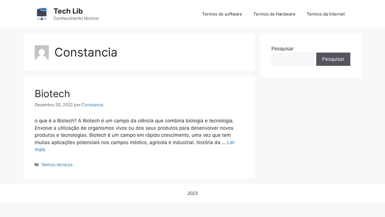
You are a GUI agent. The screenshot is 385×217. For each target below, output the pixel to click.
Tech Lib (68, 11)
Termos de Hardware (274, 14)
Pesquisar (282, 48)
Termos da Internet (326, 14)
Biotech (52, 93)
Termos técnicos (57, 164)
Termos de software (222, 14)
